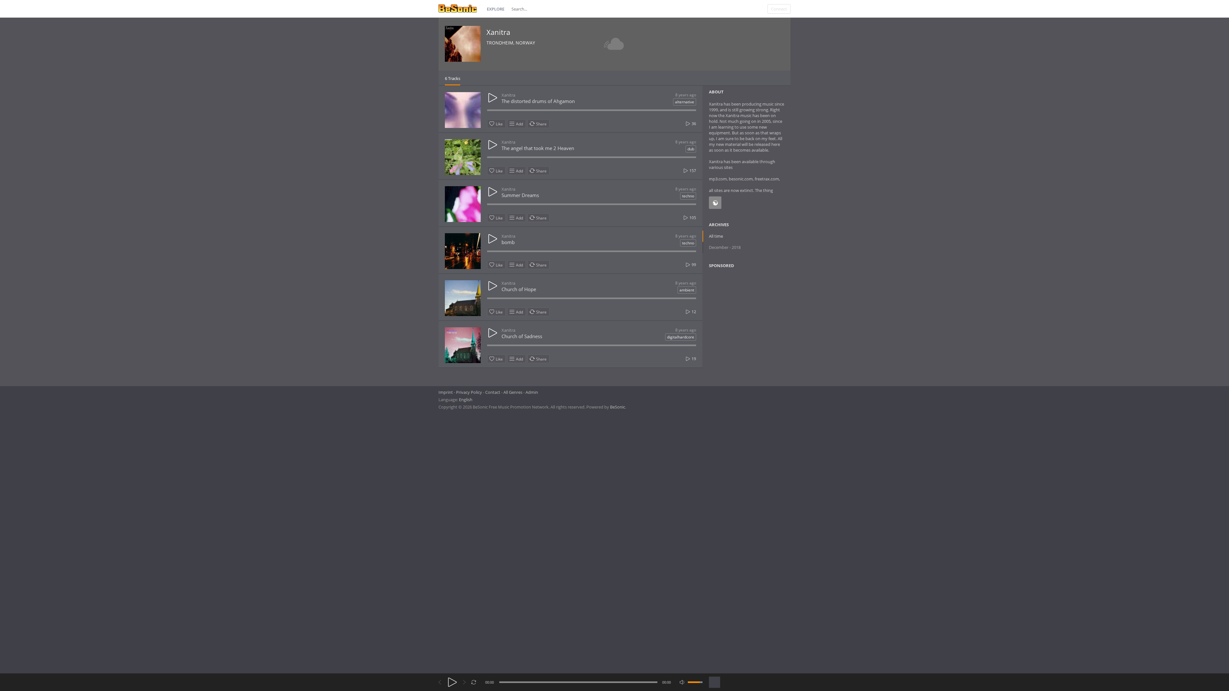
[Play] (452, 682)
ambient (686, 290)
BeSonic (617, 407)
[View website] (715, 202)
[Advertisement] (740, 325)
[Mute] (682, 682)
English (465, 399)
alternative (684, 102)
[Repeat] (473, 682)
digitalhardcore (680, 337)
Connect (779, 9)
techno (688, 196)
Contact (492, 392)
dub (690, 149)
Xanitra (498, 32)
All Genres (512, 392)
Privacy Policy (469, 392)
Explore (495, 9)
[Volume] (695, 682)
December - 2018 (725, 247)
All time (716, 236)
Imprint (445, 392)
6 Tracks (452, 78)
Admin (532, 392)
